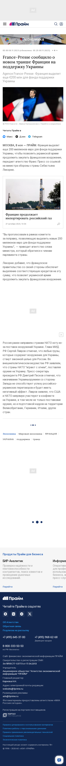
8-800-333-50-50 (13, 648)
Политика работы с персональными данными (24, 728)
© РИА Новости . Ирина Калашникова (21, 124)
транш (36, 439)
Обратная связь (12, 626)
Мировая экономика (30, 433)
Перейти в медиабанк (50, 124)
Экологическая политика (15, 739)
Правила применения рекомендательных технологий (28, 732)
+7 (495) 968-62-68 (46, 639)
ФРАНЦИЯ (51, 433)
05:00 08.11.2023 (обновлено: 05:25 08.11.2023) (26, 50)
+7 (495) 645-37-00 (14, 637)
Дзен (22, 136)
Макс (10, 136)
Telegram (37, 136)
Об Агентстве (10, 622)
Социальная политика (13, 736)
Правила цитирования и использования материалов (28, 725)
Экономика (33, 39)
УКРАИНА (8, 439)
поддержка (23, 439)
